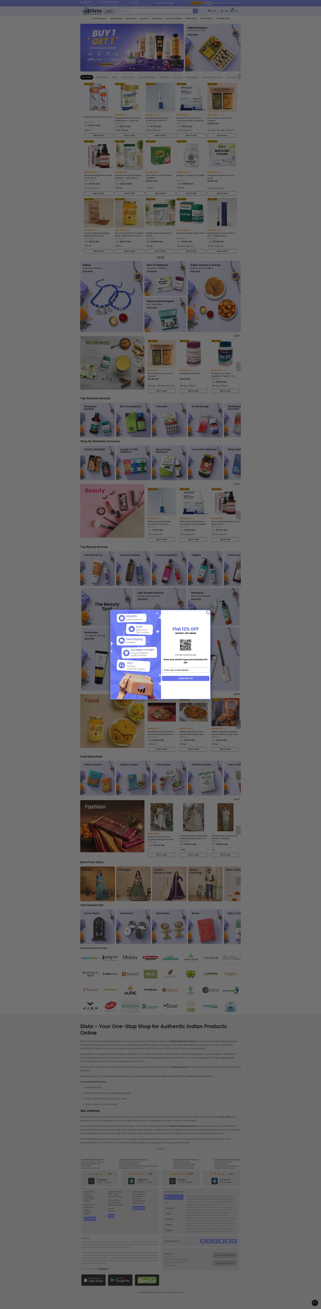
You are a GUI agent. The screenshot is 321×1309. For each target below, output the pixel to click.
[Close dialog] (208, 612)
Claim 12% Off (185, 678)
